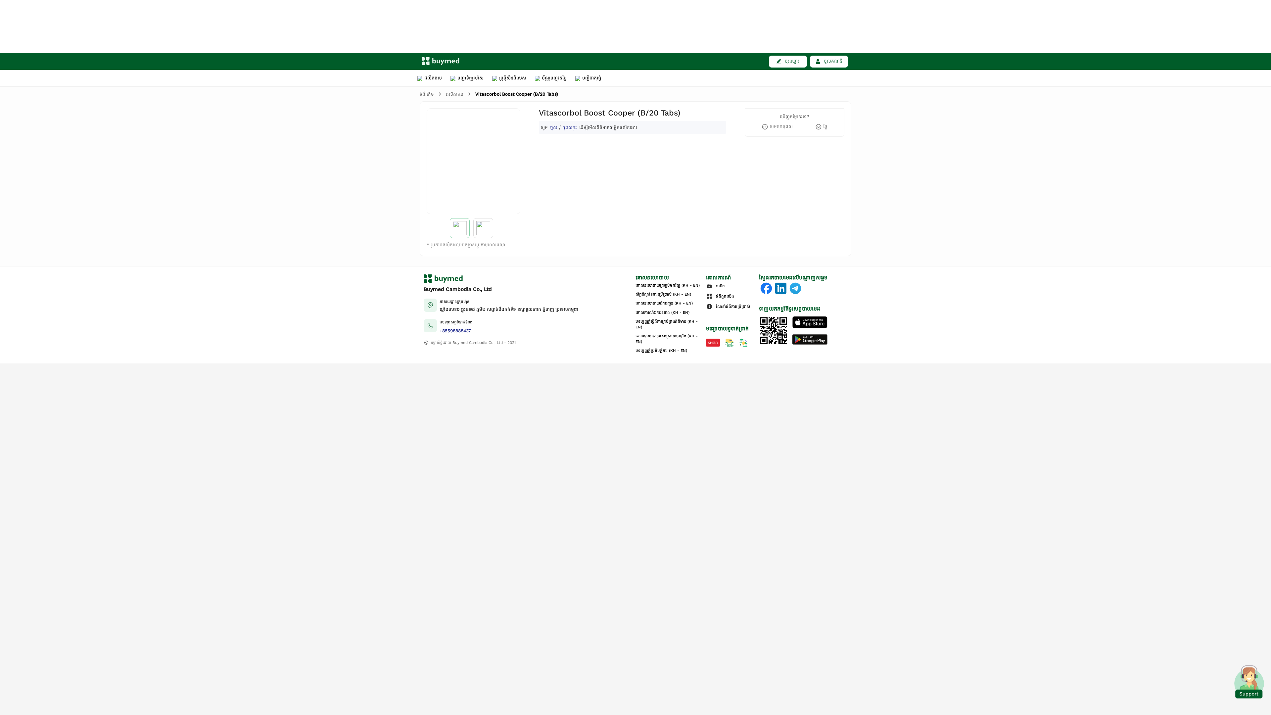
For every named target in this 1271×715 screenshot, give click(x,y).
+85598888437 (455, 331)
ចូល (553, 127)
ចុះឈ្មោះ (569, 127)
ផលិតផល (454, 94)
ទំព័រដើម (427, 94)
